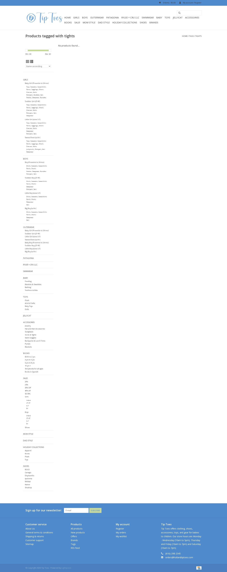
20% (26, 381)
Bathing (28, 287)
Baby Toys (28, 306)
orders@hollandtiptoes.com (179, 557)
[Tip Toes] (44, 18)
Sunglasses (29, 331)
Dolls (27, 309)
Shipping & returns (34, 536)
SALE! (77, 22)
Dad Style (104, 22)
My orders (121, 532)
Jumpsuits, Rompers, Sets (35, 149)
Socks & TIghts (30, 335)
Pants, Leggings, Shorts (35, 89)
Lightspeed (66, 568)
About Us (30, 528)
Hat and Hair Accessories (35, 329)
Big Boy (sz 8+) (30, 208)
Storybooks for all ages (34, 368)
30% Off (28, 387)
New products (78, 532)
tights (198, 36)
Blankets (28, 347)
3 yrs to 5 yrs (30, 359)
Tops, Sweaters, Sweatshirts (36, 87)
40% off (28, 390)
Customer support (34, 540)
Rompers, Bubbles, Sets (34, 95)
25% (26, 384)
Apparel (28, 450)
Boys (85, 17)
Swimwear (148, 17)
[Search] (179, 13)
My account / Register (192, 2)
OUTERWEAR (97, 17)
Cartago (28, 472)
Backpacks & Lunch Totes (35, 341)
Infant (28, 400)
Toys (167, 17)
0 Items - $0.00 (169, 2)
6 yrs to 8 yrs (30, 363)
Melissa (28, 481)
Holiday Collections (124, 22)
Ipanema (28, 478)
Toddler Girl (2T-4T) (32, 101)
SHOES (143, 22)
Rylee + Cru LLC (130, 17)
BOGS (27, 469)
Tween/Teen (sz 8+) (32, 137)
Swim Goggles (30, 338)
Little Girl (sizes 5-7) (32, 119)
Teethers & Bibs (31, 290)
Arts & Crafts (30, 303)
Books (68, 22)
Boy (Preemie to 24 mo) (34, 162)
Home (67, 17)
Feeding (28, 281)
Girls (76, 17)
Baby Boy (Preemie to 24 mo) (36, 242)
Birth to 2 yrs (30, 357)
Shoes (27, 427)
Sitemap (29, 544)
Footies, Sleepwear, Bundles (36, 98)
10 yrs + (28, 366)
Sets (27, 205)
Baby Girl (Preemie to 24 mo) (36, 83)
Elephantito (29, 475)
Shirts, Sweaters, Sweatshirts (36, 166)
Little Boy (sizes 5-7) (32, 193)
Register (120, 528)
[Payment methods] (198, 567)
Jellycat (178, 17)
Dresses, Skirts (31, 92)
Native (27, 484)
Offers (74, 536)
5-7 (27, 406)
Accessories (192, 17)
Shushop (28, 487)
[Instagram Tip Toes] (199, 510)
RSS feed (75, 547)
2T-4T (28, 403)
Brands (153, 22)
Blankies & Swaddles (33, 284)
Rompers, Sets (31, 113)
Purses (27, 344)
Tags (191, 36)
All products (76, 528)
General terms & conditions (39, 532)
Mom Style (89, 22)
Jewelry (28, 326)
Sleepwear (29, 116)
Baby (159, 17)
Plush (27, 300)
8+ (27, 408)
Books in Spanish (31, 372)
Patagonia (112, 17)
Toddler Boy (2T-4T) (32, 178)
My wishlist (121, 536)
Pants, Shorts (31, 169)
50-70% (27, 394)
